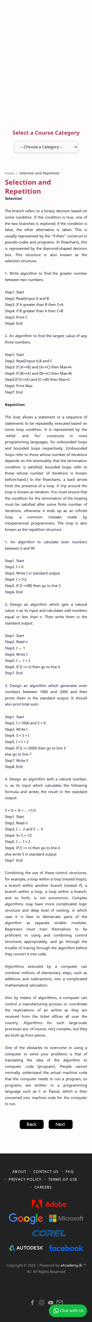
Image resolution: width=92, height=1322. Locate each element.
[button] (32, 1304)
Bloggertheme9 (48, 1290)
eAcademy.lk (72, 1265)
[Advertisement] (46, 65)
